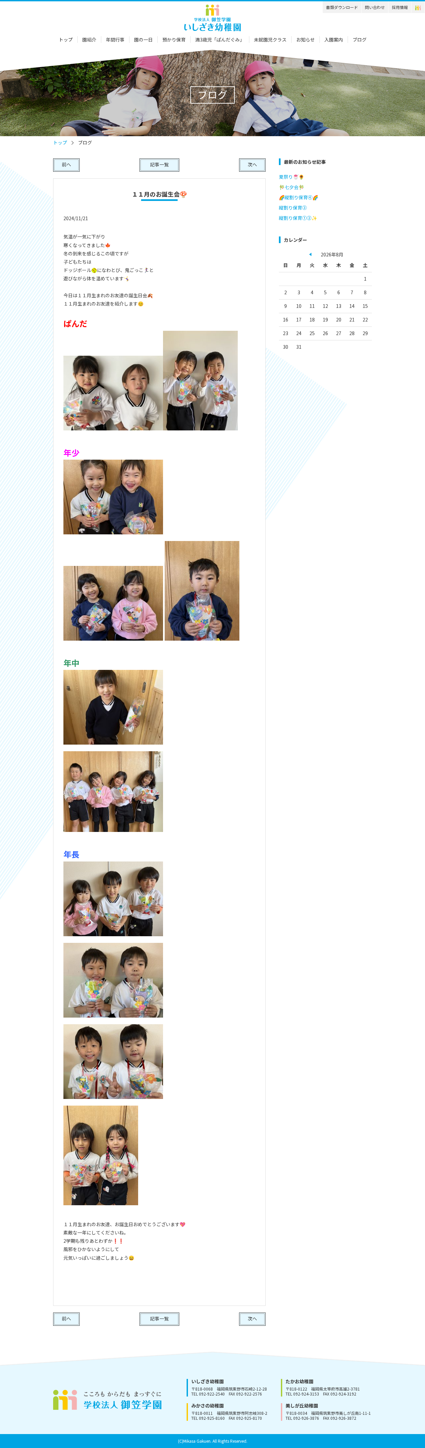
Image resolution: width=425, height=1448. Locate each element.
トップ (66, 39)
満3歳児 (219, 39)
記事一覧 (159, 164)
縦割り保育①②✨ (298, 218)
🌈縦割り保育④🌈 (298, 197)
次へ (252, 164)
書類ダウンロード (342, 7)
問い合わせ (375, 7)
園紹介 (89, 39)
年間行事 (115, 39)
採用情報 (400, 7)
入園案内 (333, 39)
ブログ (360, 39)
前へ (66, 164)
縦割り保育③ (293, 207)
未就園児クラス (270, 39)
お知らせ (305, 39)
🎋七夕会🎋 (291, 187)
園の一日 (143, 39)
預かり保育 (174, 39)
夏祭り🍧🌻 (291, 176)
